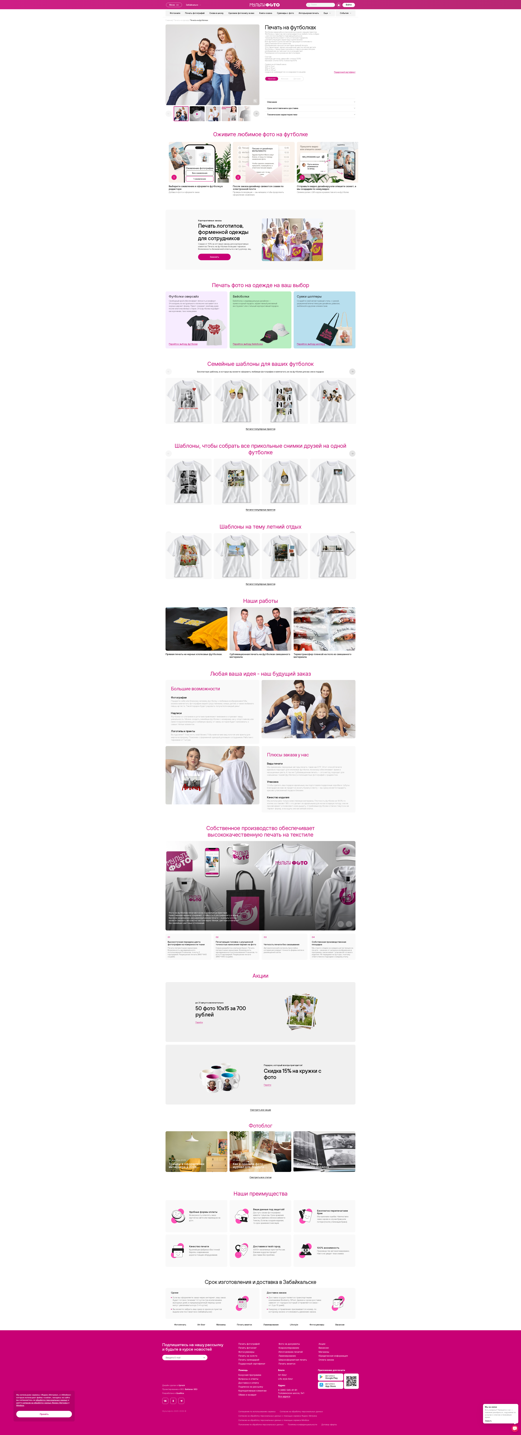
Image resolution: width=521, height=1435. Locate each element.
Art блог (201, 1324)
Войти (349, 5)
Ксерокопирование (289, 1347)
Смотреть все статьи (260, 1177)
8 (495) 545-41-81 (287, 1390)
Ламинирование (271, 1324)
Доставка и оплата (248, 1382)
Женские (284, 79)
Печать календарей (248, 1359)
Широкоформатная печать (293, 1359)
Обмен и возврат (247, 1394)
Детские (297, 79)
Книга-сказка (265, 13)
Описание (272, 102)
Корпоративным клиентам (252, 1390)
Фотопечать (180, 1324)
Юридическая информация (333, 1355)
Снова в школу (216, 13)
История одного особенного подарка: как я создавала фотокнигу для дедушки (313, 1165)
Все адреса (284, 1396)
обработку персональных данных (51, 1400)
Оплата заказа (326, 1359)
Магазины (221, 1324)
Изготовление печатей (291, 1351)
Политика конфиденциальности (302, 1424)
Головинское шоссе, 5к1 (291, 1393)
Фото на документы (289, 1343)
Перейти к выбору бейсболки (248, 344)
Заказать (214, 257)
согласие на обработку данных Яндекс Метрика (45, 1403)
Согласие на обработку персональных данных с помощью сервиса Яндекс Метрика (277, 1416)
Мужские (271, 79)
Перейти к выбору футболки (183, 344)
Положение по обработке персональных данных (261, 1424)
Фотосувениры (316, 1324)
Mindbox (20, 1405)
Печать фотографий (194, 13)
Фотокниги (175, 13)
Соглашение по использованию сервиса (256, 1411)
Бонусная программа (249, 1375)
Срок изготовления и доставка (282, 108)
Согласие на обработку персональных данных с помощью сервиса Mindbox (273, 1420)
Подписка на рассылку (250, 1386)
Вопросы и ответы (248, 1378)
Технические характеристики (282, 114)
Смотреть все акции (260, 1110)
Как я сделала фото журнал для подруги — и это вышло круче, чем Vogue (250, 1165)
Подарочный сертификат (344, 72)
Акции (322, 1343)
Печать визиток (244, 1324)
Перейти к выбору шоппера (311, 344)
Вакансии (339, 1324)
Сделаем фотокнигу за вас (241, 13)
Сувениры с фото (285, 13)
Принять (44, 1414)
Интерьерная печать (309, 13)
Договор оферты (329, 1424)
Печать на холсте (247, 1355)
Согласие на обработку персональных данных (301, 1411)
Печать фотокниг (247, 1347)
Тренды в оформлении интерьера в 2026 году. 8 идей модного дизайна (186, 1165)
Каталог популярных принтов (260, 429)
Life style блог (285, 1378)
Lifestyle (294, 1324)
